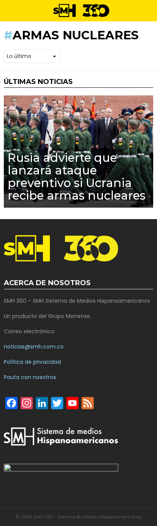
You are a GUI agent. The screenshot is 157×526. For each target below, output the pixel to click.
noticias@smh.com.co (34, 346)
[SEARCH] (150, 11)
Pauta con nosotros (30, 377)
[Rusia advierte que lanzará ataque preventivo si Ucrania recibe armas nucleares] (78, 151)
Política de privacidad (32, 362)
